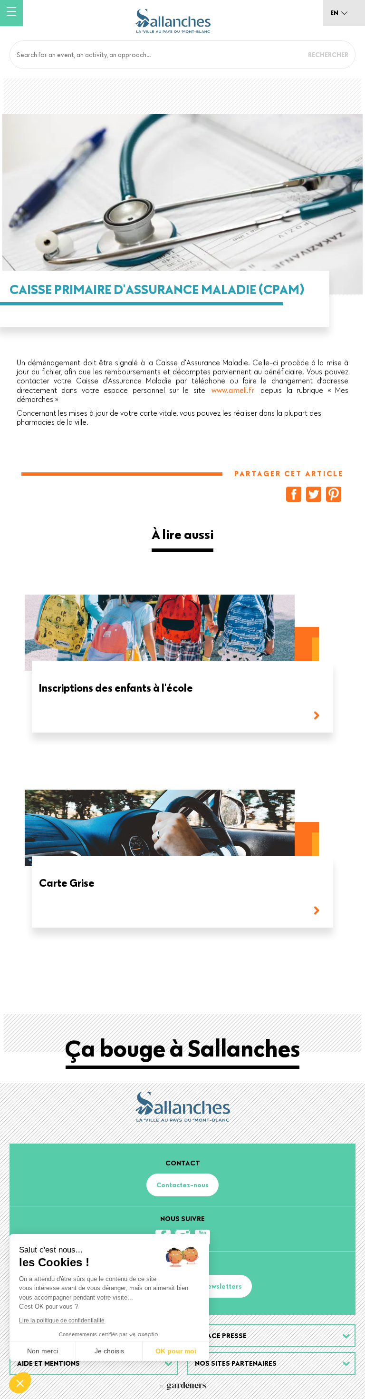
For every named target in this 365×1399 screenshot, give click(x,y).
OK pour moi (175, 1351)
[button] (20, 1382)
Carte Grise (67, 884)
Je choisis (109, 1351)
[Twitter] (313, 494)
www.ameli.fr (232, 390)
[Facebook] (293, 494)
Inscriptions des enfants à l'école (116, 689)
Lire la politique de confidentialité (62, 1320)
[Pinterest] (333, 494)
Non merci (42, 1351)
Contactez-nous (182, 1185)
